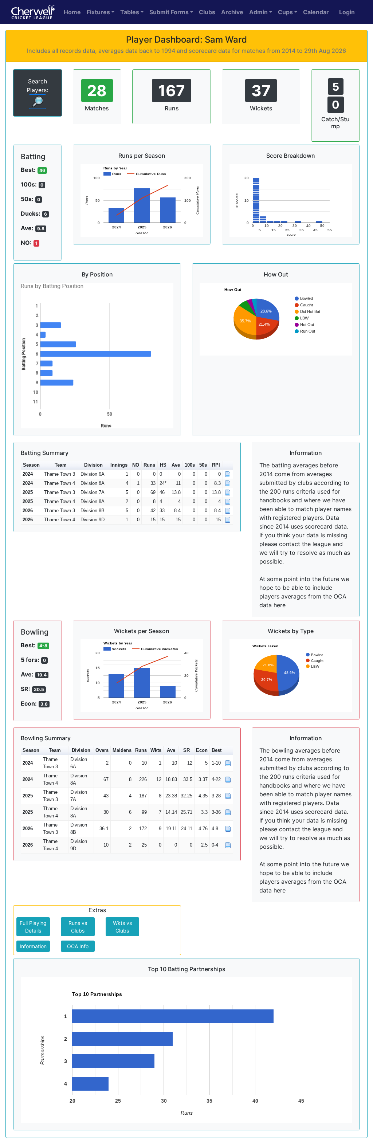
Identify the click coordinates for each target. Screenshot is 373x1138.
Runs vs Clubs (77, 927)
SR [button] (186, 750)
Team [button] (61, 465)
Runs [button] (149, 465)
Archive (232, 12)
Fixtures (98, 12)
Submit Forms (169, 12)
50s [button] (203, 465)
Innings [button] (118, 465)
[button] (228, 465)
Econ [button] (202, 750)
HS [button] (163, 465)
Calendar (316, 12)
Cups (285, 12)
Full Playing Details (33, 927)
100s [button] (190, 465)
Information (33, 946)
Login (347, 12)
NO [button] (135, 465)
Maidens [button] (122, 750)
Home (72, 12)
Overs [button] (102, 750)
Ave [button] (176, 465)
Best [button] (216, 750)
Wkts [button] (155, 750)
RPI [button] (216, 465)
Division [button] (93, 465)
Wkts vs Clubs (122, 927)
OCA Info (78, 946)
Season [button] (31, 465)
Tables (129, 12)
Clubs (207, 12)
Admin (258, 12)
